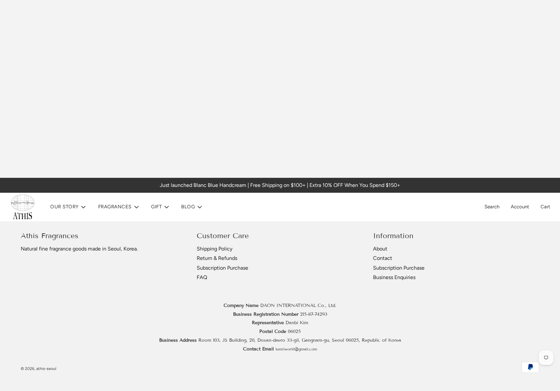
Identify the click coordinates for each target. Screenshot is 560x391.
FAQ (202, 277)
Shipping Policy (214, 249)
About (380, 249)
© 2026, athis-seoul (38, 368)
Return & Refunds (217, 258)
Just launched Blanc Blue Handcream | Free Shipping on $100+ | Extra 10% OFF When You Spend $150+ (280, 185)
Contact (382, 258)
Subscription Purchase (222, 268)
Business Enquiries (394, 277)
